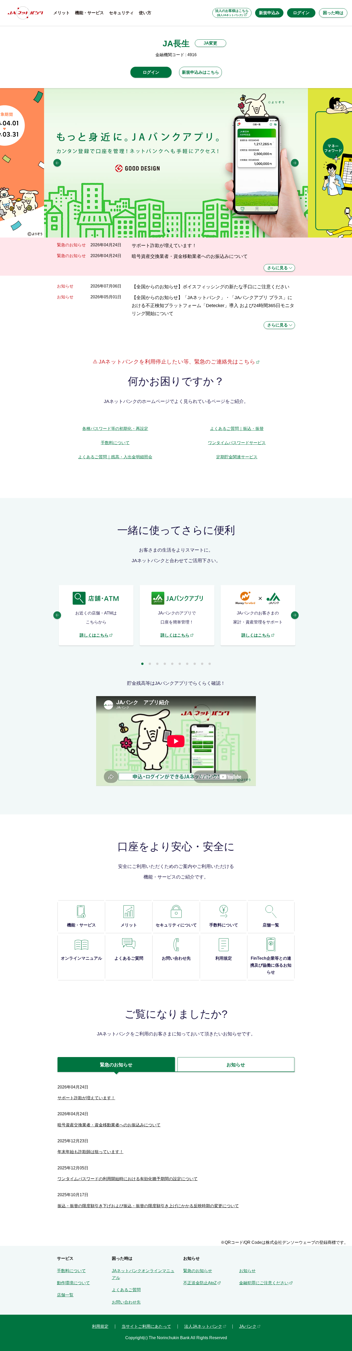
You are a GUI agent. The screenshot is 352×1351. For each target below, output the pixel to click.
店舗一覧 (65, 1295)
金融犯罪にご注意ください (264, 1283)
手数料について (115, 443)
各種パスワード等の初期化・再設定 (115, 428)
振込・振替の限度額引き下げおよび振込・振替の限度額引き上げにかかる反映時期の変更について (148, 1206)
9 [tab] (202, 664)
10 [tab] (209, 664)
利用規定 (100, 1326)
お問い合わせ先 (126, 1302)
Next (295, 163)
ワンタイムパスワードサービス (237, 443)
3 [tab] (176, 231)
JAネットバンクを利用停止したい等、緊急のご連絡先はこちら (176, 362)
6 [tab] (180, 664)
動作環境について (73, 1283)
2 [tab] (168, 231)
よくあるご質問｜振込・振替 (237, 428)
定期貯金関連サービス (236, 457)
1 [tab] (161, 231)
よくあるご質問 (126, 1290)
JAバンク (247, 1326)
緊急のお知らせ (197, 1271)
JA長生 (176, 43)
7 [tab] (187, 664)
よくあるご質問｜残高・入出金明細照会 (115, 457)
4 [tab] (183, 231)
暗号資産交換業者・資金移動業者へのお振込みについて (190, 256)
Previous (57, 163)
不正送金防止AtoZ (200, 1283)
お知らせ (247, 1271)
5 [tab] (191, 231)
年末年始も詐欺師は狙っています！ (90, 1152)
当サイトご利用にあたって (146, 1326)
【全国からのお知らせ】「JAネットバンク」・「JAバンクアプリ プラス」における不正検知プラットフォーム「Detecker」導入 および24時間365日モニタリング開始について (213, 305)
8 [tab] (195, 664)
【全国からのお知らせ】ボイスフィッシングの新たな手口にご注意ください (210, 286)
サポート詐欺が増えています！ (164, 245)
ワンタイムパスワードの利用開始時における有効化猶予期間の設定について (127, 1179)
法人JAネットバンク (203, 1326)
